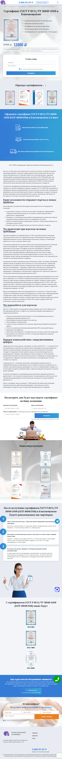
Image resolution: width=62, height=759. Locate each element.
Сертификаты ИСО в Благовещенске (17, 6)
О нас (33, 738)
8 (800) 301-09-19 (39, 749)
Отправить (31, 73)
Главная (5, 6)
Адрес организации (37, 405)
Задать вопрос (46, 717)
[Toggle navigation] (58, 2)
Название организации (10, 405)
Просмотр (46, 416)
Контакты (35, 735)
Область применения (25, 411)
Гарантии (34, 733)
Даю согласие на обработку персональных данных (31, 69)
